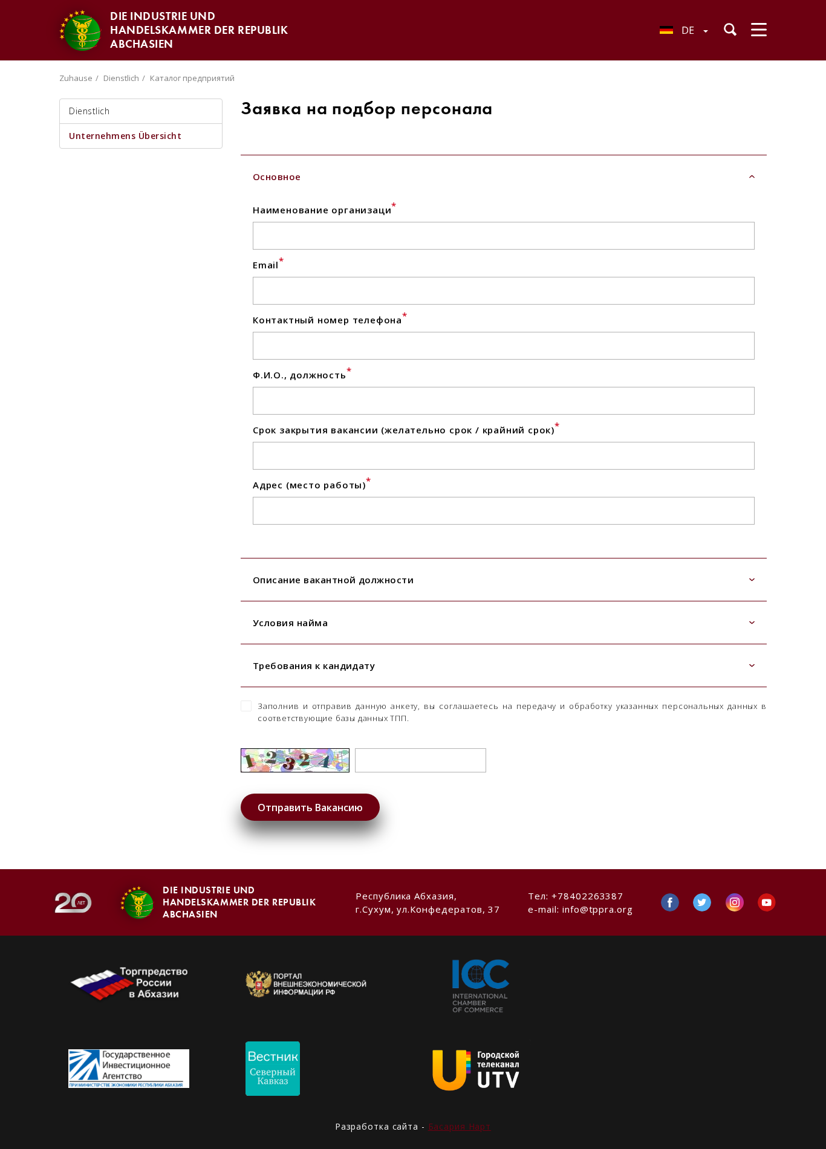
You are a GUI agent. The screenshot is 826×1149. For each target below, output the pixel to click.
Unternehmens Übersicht (125, 135)
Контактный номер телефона (330, 320)
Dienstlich (121, 78)
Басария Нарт (460, 1126)
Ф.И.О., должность (302, 375)
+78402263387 (587, 896)
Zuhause (76, 78)
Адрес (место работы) (312, 485)
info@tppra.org (597, 909)
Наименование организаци (325, 210)
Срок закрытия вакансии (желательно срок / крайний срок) (406, 430)
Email (268, 265)
